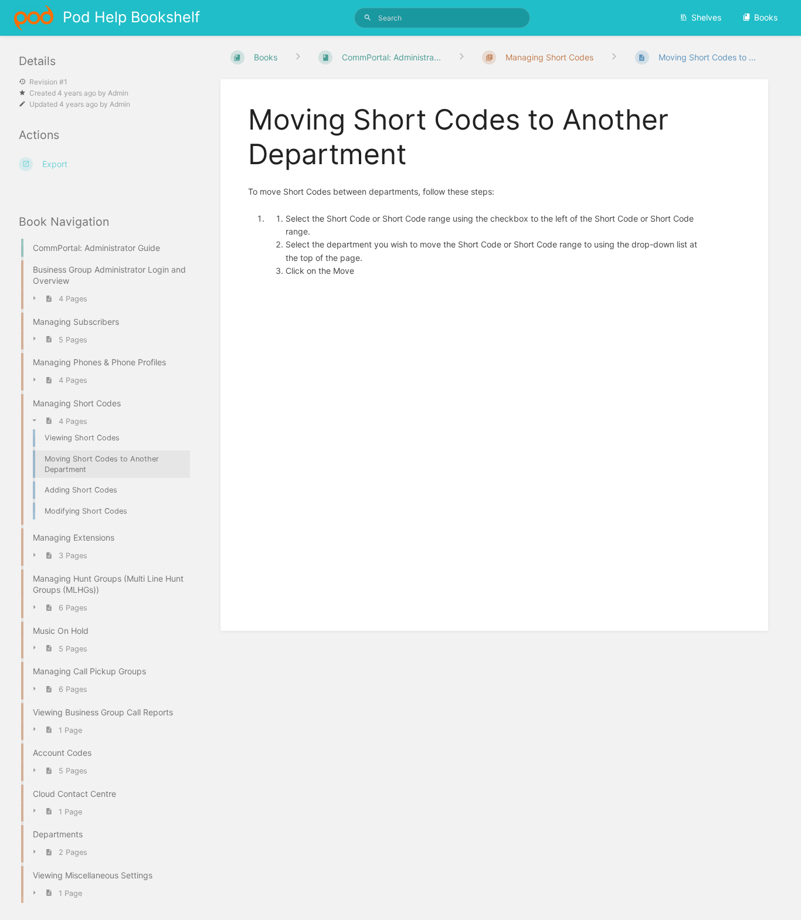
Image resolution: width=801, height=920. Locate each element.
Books (766, 17)
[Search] (368, 18)
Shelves (706, 17)
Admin (118, 93)
